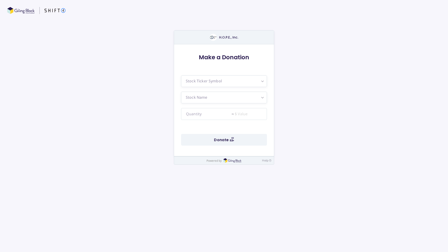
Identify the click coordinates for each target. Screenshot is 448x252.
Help (265, 160)
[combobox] (224, 81)
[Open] (262, 81)
